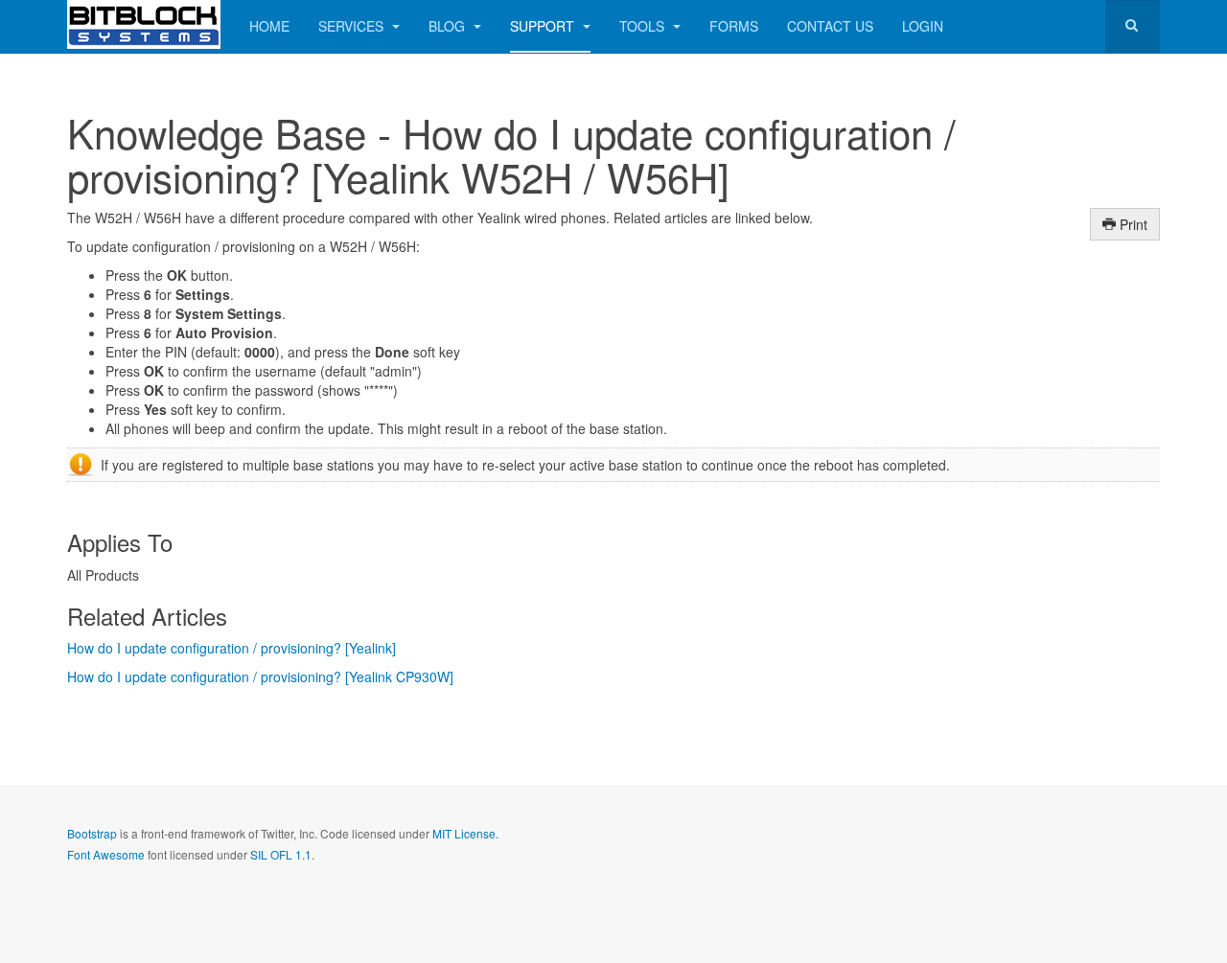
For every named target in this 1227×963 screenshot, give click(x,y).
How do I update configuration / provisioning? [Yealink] (231, 647)
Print (1131, 224)
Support (544, 25)
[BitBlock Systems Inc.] (143, 24)
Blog (448, 25)
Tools (643, 25)
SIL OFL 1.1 (281, 854)
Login (922, 25)
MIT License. (465, 833)
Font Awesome (106, 854)
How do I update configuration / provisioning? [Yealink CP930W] (260, 676)
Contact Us (830, 25)
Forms (733, 25)
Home (269, 25)
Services (352, 25)
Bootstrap (92, 833)
